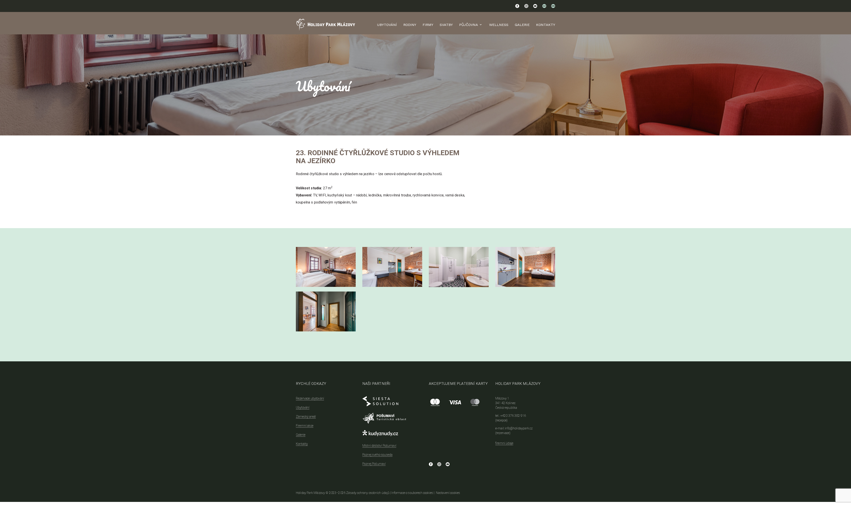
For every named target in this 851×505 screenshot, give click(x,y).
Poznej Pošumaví (374, 464)
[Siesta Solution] (392, 402)
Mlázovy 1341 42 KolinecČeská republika (506, 403)
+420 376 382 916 (513, 415)
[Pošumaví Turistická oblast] (392, 418)
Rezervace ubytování (310, 398)
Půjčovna (468, 25)
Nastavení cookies (448, 493)
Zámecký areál (306, 416)
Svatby (446, 25)
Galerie (522, 25)
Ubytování (387, 25)
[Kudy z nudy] (392, 434)
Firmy (428, 25)
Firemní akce (304, 425)
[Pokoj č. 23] (326, 267)
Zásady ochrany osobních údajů (367, 493)
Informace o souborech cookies (412, 493)
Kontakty (545, 25)
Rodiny (409, 25)
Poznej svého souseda (377, 454)
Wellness (498, 25)
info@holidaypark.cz (519, 428)
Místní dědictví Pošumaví (379, 445)
